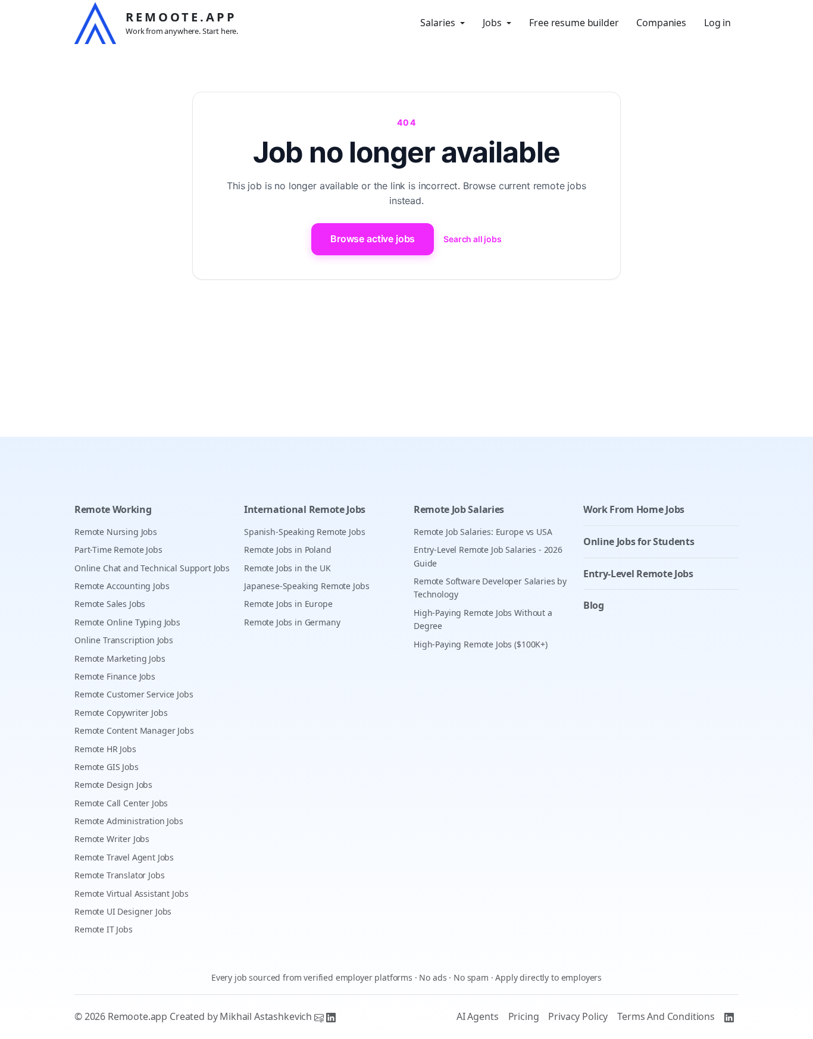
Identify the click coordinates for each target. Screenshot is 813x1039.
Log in (717, 22)
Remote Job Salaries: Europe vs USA (483, 531)
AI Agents (477, 1016)
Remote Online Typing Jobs (127, 622)
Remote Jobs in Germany (292, 622)
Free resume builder (573, 22)
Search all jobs (472, 239)
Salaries (437, 22)
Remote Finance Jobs (114, 676)
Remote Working (113, 509)
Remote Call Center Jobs (121, 803)
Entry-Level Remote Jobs (638, 573)
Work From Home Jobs (633, 509)
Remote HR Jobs (105, 749)
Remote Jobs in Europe (288, 603)
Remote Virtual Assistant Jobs (131, 893)
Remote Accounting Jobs (121, 586)
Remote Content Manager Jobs (134, 730)
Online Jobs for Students (638, 541)
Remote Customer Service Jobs (133, 694)
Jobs (492, 22)
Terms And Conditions (666, 1016)
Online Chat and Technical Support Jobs (152, 568)
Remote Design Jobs (113, 784)
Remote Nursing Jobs (115, 531)
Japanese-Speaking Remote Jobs (306, 586)
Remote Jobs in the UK (287, 568)
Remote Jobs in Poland (288, 549)
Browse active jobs (372, 239)
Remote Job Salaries (459, 509)
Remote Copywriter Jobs (120, 712)
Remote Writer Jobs (111, 838)
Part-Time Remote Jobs (118, 549)
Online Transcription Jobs (123, 640)
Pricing (523, 1016)
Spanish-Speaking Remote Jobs (304, 531)
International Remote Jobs (304, 509)
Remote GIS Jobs (106, 766)
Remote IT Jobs (103, 929)
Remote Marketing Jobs (119, 658)
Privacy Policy (578, 1016)
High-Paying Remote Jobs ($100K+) (481, 644)
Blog (593, 605)
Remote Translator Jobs (119, 875)
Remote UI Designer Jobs (122, 911)
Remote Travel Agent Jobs (124, 857)
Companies (661, 22)
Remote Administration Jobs (128, 821)
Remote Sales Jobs (109, 603)
